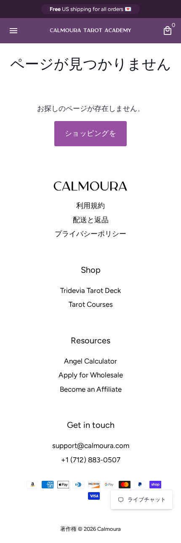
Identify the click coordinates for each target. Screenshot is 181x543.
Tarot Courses (91, 304)
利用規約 (90, 205)
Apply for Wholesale (91, 375)
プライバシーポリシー (90, 233)
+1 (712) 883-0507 (90, 460)
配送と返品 (91, 220)
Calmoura (109, 529)
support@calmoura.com (90, 445)
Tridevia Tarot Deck (90, 290)
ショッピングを (91, 133)
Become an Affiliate (91, 389)
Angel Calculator (90, 361)
